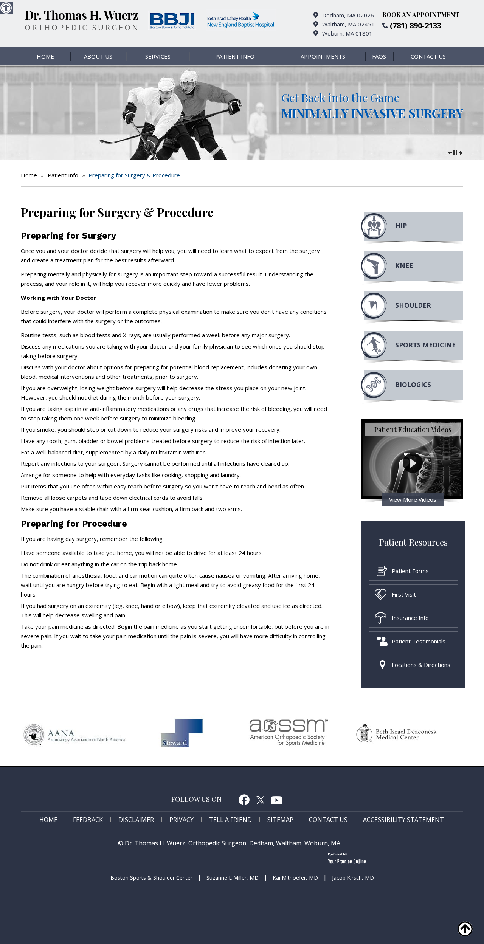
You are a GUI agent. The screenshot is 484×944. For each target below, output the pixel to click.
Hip (401, 226)
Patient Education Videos (412, 429)
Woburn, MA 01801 (347, 33)
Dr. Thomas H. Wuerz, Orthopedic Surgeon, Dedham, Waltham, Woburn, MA (232, 843)
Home (45, 56)
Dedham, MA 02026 (348, 15)
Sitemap (280, 819)
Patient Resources (413, 542)
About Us (98, 56)
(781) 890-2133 (415, 25)
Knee (404, 265)
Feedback (88, 819)
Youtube (277, 800)
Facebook (244, 800)
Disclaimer (136, 819)
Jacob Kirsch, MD (353, 877)
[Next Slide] (460, 152)
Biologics (413, 384)
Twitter (260, 800)
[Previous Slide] (450, 152)
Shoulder (413, 305)
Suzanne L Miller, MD (232, 877)
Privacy (181, 819)
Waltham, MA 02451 (348, 24)
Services (158, 56)
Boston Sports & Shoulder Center (151, 877)
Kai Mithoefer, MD (295, 877)
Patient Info (234, 56)
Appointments (323, 56)
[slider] (455, 152)
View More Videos (412, 499)
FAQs (379, 56)
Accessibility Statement (403, 819)
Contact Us (428, 56)
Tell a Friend (230, 819)
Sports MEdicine (425, 345)
